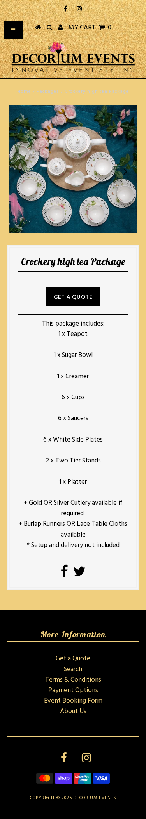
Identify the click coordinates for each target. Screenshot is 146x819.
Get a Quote (73, 658)
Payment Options (73, 690)
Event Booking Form (73, 701)
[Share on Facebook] (64, 574)
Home (24, 91)
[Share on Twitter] (79, 574)
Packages (48, 91)
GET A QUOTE (73, 297)
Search (73, 669)
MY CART (90, 28)
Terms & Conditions (73, 680)
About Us (73, 711)
